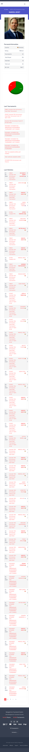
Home (7, 9)
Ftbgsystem (20, 742)
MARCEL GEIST (22, 257)
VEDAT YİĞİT (22, 664)
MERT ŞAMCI (22, 589)
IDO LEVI (22, 498)
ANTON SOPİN (22, 602)
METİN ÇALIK (22, 228)
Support (16, 745)
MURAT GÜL (21, 358)
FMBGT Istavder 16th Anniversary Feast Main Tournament (12, 176)
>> (15, 699)
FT (2, 4)
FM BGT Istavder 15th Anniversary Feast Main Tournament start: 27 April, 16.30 (13, 116)
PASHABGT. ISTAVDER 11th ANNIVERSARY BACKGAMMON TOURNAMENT (12, 147)
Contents (14, 732)
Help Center (5, 745)
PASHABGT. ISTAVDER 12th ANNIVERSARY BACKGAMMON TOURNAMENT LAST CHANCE (12, 127)
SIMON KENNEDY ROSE (23, 204)
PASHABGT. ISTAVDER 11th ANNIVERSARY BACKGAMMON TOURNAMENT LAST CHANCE (12, 140)
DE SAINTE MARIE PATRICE (23, 174)
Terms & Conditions (24, 745)
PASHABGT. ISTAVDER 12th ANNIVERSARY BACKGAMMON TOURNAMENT (12, 134)
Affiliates (11, 745)
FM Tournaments (14, 728)
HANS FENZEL (22, 283)
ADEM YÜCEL (22, 371)
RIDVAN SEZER (22, 274)
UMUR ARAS (21, 183)
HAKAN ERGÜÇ (22, 547)
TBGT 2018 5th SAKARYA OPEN (13, 157)
